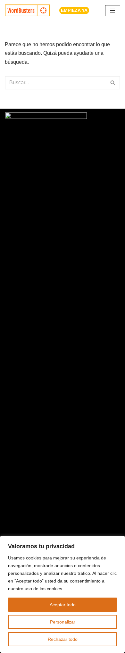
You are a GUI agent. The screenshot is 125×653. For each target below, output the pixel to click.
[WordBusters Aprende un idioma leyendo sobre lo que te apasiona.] (27, 10)
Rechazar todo (63, 639)
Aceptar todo (63, 604)
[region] (62, 594)
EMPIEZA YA (74, 10)
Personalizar (62, 621)
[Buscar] (113, 82)
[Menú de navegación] (112, 10)
